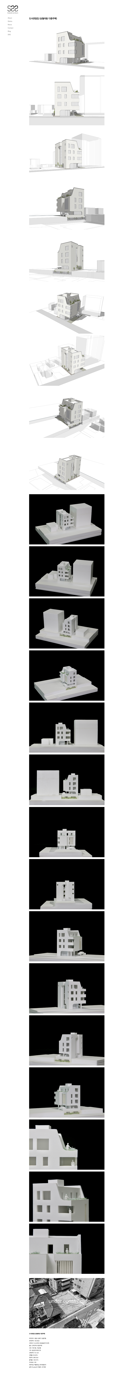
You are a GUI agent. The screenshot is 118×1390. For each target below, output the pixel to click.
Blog (9, 31)
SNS (9, 34)
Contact (10, 28)
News (10, 24)
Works (10, 21)
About (10, 18)
